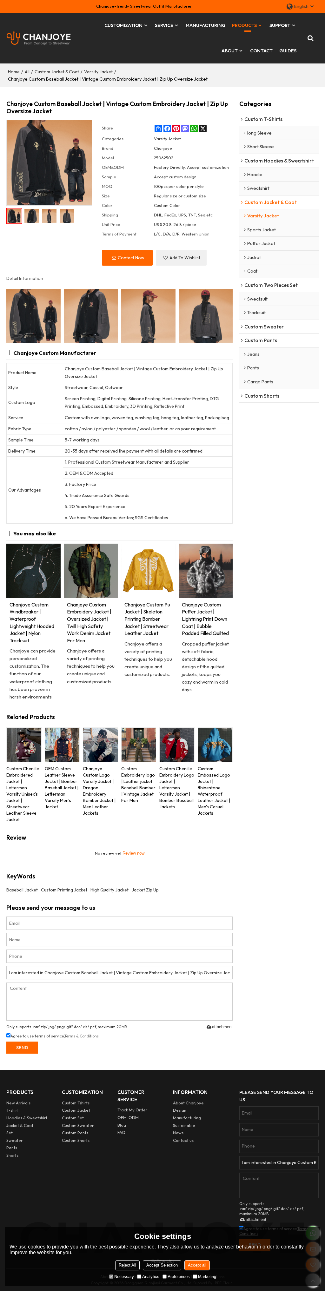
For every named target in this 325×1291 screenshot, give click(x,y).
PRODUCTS (244, 25)
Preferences (179, 1276)
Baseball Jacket (22, 890)
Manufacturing (187, 1117)
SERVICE (164, 25)
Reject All (127, 1265)
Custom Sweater (78, 1125)
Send (22, 1047)
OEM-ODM (128, 1117)
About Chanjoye (188, 1102)
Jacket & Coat (19, 1125)
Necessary (124, 1276)
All (27, 72)
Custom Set (73, 1117)
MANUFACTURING (206, 25)
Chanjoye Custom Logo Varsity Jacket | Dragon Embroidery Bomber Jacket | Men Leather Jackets (99, 791)
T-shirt (12, 1110)
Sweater (14, 1140)
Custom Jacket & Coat (57, 72)
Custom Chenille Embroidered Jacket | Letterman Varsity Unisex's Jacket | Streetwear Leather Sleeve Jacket (22, 794)
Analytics (150, 1276)
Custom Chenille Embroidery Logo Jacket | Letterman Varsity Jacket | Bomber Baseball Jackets (176, 788)
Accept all (197, 1265)
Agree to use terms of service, (54, 1036)
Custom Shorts (76, 1140)
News (178, 1132)
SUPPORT (279, 25)
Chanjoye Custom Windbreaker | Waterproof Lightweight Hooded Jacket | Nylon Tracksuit (32, 622)
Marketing (207, 1276)
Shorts (12, 1155)
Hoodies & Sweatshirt (26, 1117)
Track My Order (132, 1109)
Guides (287, 51)
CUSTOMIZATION (123, 25)
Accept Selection (162, 1265)
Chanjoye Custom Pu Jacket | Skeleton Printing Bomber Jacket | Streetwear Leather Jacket (147, 618)
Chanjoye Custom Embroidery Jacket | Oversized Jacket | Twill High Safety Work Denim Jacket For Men (89, 622)
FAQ (121, 1132)
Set (9, 1132)
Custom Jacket (76, 1110)
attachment (222, 1026)
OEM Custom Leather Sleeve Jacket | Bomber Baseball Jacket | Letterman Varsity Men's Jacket (61, 788)
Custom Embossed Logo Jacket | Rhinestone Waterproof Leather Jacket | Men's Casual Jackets (214, 791)
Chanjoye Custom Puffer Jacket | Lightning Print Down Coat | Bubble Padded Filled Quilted (205, 618)
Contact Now (131, 258)
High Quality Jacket (109, 890)
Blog (121, 1125)
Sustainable (184, 1125)
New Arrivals (18, 1102)
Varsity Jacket (98, 72)
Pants (11, 1147)
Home (14, 72)
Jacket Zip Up (145, 890)
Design (179, 1110)
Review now (133, 853)
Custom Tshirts (76, 1102)
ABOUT (230, 51)
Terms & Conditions (81, 1036)
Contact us (183, 1140)
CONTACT (261, 51)
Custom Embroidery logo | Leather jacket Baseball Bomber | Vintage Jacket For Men (138, 784)
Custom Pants (75, 1132)
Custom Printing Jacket (64, 890)
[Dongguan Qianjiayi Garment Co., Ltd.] (38, 38)
